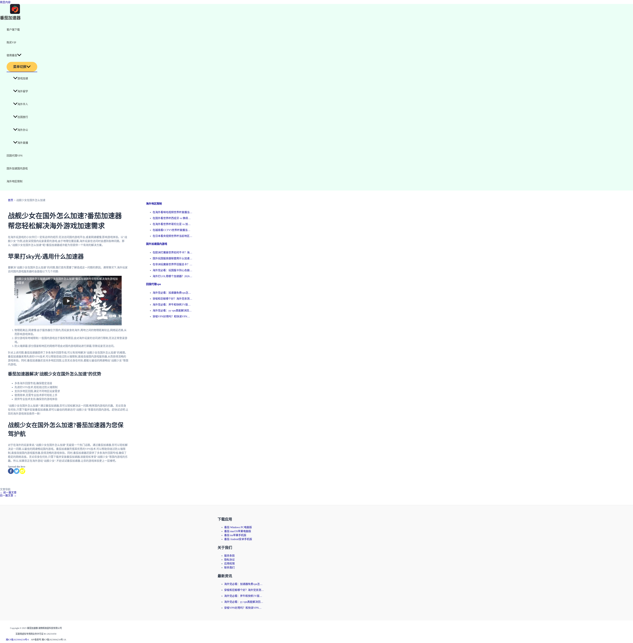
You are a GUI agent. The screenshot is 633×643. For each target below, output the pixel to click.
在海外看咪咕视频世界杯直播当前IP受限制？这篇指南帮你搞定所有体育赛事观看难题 (172, 212)
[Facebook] (11, 471)
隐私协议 (229, 559)
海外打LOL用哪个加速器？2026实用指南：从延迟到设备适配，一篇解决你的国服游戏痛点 (172, 276)
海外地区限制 (14, 181)
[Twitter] (16, 471)
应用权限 (229, 563)
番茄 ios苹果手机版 (235, 535)
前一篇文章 (8, 492)
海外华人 (22, 104)
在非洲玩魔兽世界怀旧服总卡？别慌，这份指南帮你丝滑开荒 (172, 264)
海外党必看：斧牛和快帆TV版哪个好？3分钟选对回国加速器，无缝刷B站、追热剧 (172, 304)
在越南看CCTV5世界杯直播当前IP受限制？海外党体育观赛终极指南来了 (172, 230)
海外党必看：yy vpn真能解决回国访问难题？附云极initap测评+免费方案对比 (172, 310)
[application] (19, 55)
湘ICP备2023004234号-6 (17, 639)
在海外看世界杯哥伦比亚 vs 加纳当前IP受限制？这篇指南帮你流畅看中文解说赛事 (172, 224)
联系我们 (229, 567)
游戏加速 (22, 78)
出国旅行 (22, 117)
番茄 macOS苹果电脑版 (237, 531)
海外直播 (22, 142)
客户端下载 (13, 29)
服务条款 (229, 555)
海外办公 (22, 130)
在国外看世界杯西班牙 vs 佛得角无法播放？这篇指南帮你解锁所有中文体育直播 (172, 218)
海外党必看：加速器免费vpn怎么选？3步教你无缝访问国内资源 (172, 292)
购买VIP (11, 42)
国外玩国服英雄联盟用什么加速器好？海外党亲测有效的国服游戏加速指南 (172, 258)
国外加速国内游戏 (17, 168)
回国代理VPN (15, 155)
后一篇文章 (8, 495)
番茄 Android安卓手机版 (238, 539)
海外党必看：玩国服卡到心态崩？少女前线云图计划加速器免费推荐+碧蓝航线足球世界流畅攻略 (172, 270)
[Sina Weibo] (22, 471)
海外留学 (22, 91)
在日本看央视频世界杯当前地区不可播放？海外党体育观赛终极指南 (172, 236)
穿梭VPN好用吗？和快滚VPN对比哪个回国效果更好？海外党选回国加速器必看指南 (172, 316)
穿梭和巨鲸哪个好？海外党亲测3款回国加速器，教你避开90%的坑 (172, 298)
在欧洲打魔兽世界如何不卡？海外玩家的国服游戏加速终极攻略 (172, 252)
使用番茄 (12, 55)
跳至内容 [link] (5, 2)
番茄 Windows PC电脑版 (238, 527)
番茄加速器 (10, 18)
